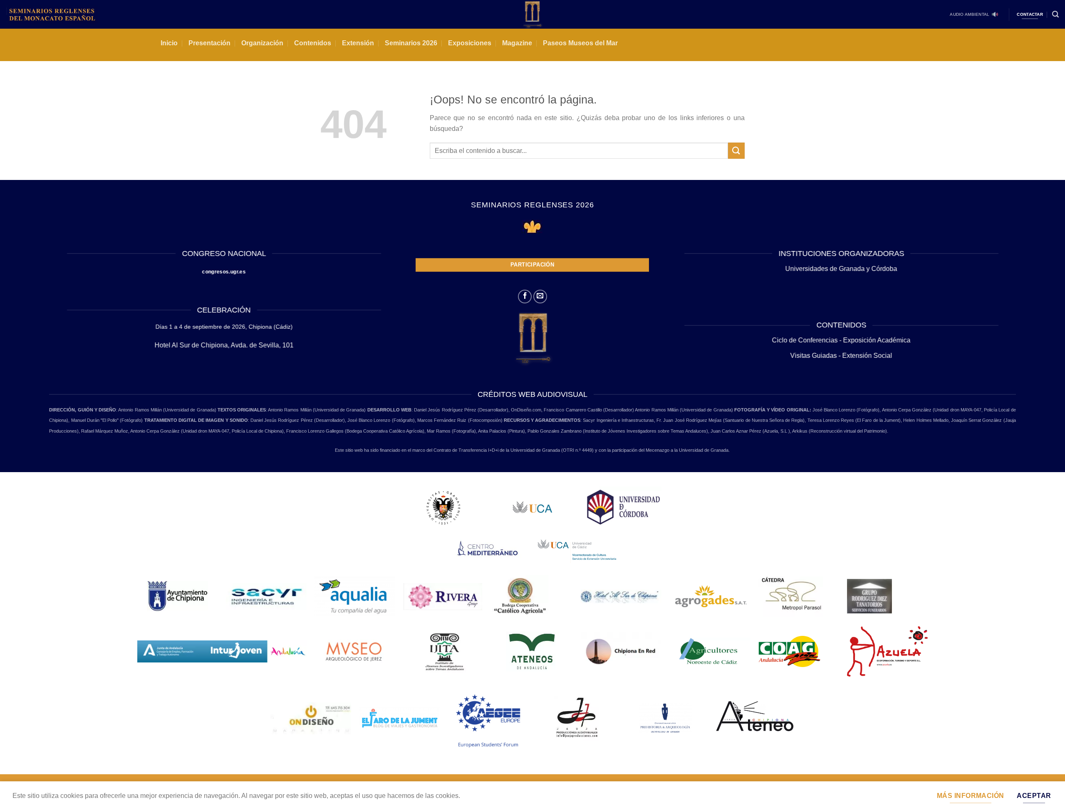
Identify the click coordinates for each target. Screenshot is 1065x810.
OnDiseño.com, (527, 409)
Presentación (209, 43)
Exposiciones (469, 43)
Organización (262, 43)
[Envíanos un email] (540, 296)
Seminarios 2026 (411, 43)
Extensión (358, 43)
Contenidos (312, 43)
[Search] (1055, 14)
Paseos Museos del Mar (580, 43)
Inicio (169, 43)
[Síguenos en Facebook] (525, 296)
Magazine (517, 43)
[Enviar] (736, 151)
